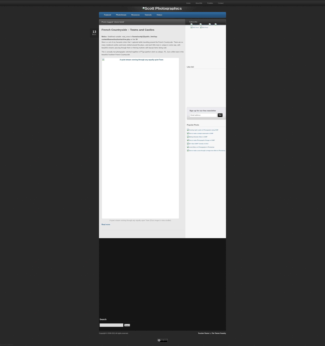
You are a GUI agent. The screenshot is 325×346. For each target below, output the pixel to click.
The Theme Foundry (219, 333)
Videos (159, 15)
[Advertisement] (206, 46)
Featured (107, 15)
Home (188, 3)
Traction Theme (203, 333)
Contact (220, 3)
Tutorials (148, 15)
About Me (199, 3)
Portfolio (210, 3)
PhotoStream (121, 15)
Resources (135, 15)
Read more (106, 224)
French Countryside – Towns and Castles (128, 29)
